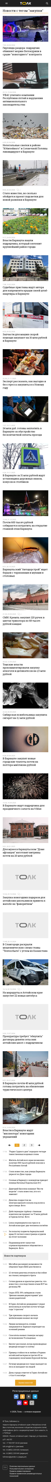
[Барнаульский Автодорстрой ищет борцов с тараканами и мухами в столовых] (25, 550)
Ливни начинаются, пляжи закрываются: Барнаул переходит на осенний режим (27, 1327)
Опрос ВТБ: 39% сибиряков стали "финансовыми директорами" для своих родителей (26, 1295)
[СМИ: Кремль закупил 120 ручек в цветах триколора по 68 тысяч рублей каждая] (25, 597)
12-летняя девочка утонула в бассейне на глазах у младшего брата (28, 1274)
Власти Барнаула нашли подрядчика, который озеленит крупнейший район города (22, 243)
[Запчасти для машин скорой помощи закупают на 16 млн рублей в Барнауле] (25, 315)
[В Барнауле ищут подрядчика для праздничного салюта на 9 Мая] (25, 786)
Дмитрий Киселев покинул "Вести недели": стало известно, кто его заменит (26, 1191)
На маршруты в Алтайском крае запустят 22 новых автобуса (23, 994)
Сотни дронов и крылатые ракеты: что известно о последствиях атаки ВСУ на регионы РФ (28, 1284)
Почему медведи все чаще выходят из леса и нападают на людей (28, 1365)
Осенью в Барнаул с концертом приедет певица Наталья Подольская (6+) (28, 1181)
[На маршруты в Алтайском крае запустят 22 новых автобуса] (25, 972)
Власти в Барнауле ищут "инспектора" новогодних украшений (18, 1133)
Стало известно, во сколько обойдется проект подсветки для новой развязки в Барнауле (23, 196)
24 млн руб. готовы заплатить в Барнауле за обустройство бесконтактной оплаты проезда (22, 431)
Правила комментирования (20, 1471)
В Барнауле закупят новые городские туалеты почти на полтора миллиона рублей (20, 762)
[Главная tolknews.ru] (25, 3)
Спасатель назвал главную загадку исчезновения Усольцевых (26, 1336)
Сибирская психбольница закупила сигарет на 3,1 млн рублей (25, 716)
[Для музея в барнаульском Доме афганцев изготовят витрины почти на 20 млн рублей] (25, 830)
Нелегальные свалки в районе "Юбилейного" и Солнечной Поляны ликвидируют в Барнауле (25, 148)
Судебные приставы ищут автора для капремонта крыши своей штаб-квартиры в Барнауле (25, 290)
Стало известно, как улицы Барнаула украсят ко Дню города (27, 1172)
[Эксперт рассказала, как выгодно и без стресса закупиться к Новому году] (25, 362)
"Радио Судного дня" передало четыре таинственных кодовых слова (27, 1152)
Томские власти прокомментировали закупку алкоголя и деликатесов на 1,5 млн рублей (24, 669)
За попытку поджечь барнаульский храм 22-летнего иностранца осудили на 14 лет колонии (27, 1234)
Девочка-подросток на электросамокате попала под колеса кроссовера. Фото (27, 1203)
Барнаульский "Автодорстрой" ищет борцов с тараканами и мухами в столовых (25, 572)
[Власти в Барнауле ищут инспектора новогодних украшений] (25, 1111)
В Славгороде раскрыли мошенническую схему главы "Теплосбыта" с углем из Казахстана (25, 947)
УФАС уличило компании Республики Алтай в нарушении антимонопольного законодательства (23, 99)
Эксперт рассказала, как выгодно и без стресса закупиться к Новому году (24, 384)
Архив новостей (25, 1383)
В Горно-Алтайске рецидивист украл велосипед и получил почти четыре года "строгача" (27, 1307)
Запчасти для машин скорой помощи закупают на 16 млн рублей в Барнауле (25, 337)
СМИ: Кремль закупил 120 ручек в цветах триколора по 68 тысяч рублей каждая (23, 621)
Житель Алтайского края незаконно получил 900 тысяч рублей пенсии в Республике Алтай (27, 1163)
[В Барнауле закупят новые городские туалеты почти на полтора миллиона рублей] (25, 739)
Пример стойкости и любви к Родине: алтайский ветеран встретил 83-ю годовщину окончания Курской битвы (28, 1355)
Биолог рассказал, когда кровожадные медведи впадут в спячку (28, 1345)
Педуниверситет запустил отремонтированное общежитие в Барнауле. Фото (26, 1245)
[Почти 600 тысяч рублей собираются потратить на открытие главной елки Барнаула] (25, 503)
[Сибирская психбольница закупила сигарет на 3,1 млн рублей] (25, 695)
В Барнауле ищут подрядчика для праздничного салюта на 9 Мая (23, 807)
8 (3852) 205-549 (13, 1453)
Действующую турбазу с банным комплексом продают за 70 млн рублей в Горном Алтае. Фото (28, 1214)
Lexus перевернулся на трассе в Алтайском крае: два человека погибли (28, 1224)
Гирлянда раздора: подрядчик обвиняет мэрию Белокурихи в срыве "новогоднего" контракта (22, 51)
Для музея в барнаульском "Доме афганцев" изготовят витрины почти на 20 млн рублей (23, 852)
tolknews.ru (14, 1421)
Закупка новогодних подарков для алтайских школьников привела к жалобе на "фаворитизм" (24, 900)
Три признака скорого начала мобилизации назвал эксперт (23, 1316)
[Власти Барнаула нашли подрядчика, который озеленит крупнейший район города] (25, 221)
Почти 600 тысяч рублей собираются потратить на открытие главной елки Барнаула (25, 525)
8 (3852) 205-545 (13, 1450)
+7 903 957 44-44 (13, 1443)
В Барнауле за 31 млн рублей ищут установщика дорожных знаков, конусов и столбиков (24, 478)
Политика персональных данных (22, 1466)
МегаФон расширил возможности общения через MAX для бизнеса (25, 1265)
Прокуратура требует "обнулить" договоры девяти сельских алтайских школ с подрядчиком (23, 1039)
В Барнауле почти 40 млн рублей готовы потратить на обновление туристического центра (23, 1086)
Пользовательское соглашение (22, 1469)
